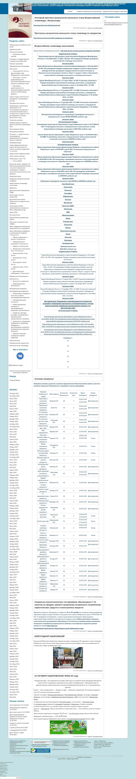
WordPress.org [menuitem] (3, 766)
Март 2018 (13, 559)
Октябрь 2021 (14, 454)
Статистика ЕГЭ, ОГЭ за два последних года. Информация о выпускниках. (20, 73)
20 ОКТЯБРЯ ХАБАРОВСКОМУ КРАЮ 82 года (56, 676)
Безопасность (14, 279)
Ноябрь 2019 (14, 513)
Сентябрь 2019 (14, 518)
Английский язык (68, 184)
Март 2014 (13, 651)
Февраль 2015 (14, 628)
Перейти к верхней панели (6, 762)
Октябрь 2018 (14, 546)
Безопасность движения (21, 281)
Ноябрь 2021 (14, 452)
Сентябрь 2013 (14, 664)
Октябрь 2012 (14, 689)
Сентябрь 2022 (14, 426)
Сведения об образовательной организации (89, 11)
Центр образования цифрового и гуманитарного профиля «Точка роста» (20, 233)
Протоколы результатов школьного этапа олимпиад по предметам (68, 33)
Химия (68, 234)
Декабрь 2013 (14, 656)
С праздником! (14, 730)
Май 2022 (13, 437)
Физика (68, 227)
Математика (68, 202)
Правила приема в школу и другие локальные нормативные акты (20, 124)
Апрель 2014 (14, 648)
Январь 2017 (14, 585)
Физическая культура (68, 231)
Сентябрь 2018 (14, 549)
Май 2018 (13, 554)
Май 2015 (13, 623)
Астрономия (68, 187)
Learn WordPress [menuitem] (4, 769)
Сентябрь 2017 (14, 572)
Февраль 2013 (14, 679)
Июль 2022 (13, 432)
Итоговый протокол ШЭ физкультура (47, 25)
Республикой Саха (71, 695)
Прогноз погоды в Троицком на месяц (20, 371)
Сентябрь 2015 (14, 618)
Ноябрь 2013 (14, 659)
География (68, 193)
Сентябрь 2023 (14, 396)
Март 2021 (13, 472)
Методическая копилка (17, 103)
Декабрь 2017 (14, 567)
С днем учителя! (15, 727)
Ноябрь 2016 (14, 590)
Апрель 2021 (14, 470)
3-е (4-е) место (74, 713)
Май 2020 (13, 498)
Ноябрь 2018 (14, 544)
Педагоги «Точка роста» (21, 246)
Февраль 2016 (14, 605)
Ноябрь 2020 (14, 483)
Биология (68, 190)
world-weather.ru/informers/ (20, 372)
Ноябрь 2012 (14, 687)
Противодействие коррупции (19, 291)
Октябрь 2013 (14, 661)
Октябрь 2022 (14, 424)
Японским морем (88, 702)
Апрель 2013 (14, 674)
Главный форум (15, 380)
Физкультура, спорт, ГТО (17, 158)
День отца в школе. (16, 712)
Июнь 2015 (13, 620)
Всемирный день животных (18, 707)
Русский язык (68, 221)
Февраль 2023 (14, 414)
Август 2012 (13, 694)
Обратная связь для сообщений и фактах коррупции (18, 335)
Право (68, 218)
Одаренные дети (15, 49)
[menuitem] (68, 778)
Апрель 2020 (14, 500)
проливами (59, 704)
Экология (68, 237)
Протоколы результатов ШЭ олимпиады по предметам (53, 38)
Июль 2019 (13, 523)
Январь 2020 (14, 508)
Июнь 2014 (13, 643)
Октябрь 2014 (14, 638)
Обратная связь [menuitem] (4, 772)
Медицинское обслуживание (19, 276)
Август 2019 (13, 521)
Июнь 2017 (13, 577)
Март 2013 (13, 677)
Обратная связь (15, 340)
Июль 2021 (13, 462)
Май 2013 (13, 671)
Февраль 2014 (14, 654)
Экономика (68, 240)
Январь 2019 (14, 539)
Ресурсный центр (15, 176)
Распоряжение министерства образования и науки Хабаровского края (58, 628)
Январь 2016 (14, 608)
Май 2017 (13, 580)
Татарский (66, 704)
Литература (68, 209)
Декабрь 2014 (14, 633)
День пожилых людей (17, 732)
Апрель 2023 (14, 408)
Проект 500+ (14, 212)
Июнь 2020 (13, 495)
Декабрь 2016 (14, 587)
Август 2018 (13, 552)
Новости (90, 28)
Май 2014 (13, 646)
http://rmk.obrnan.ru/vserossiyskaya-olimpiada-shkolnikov (80, 51)
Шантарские (45, 708)
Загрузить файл (68, 63)
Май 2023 (13, 406)
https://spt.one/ (52, 626)
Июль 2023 (13, 401)
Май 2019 (13, 528)
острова (38, 704)
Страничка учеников (16, 120)
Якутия (80, 695)
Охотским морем (65, 702)
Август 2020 (13, 490)
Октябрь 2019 (14, 516)
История (68, 199)
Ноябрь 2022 (14, 421)
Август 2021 (13, 460)
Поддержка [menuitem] (2, 771)
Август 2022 (13, 429)
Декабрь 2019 (14, 511)
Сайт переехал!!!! (15, 705)
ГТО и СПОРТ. (17, 161)
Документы (13, 188)
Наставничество (15, 215)
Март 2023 (13, 411)
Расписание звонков (16, 52)
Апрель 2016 (14, 600)
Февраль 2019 (14, 536)
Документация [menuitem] (3, 768)
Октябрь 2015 (14, 615)
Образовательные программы (19, 66)
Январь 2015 (14, 631)
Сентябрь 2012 (14, 692)
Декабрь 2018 (14, 541)
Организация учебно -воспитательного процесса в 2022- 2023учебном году (19, 208)
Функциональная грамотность (19, 343)
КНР (76, 697)
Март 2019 (13, 534)
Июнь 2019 (13, 526)
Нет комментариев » (98, 28)
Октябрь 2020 (14, 485)
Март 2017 (13, 582)
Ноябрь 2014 (14, 636)
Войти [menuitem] (1, 774)
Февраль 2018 (14, 562)
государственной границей (76, 719)
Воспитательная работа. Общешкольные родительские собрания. (19, 201)
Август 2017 (13, 574)
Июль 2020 (13, 493)
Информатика (68, 196)
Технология (68, 224)
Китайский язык (68, 243)
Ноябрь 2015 (14, 613)
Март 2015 (13, 626)
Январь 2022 (14, 447)
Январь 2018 (14, 564)
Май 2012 (13, 697)
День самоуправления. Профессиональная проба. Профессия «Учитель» (18, 716)
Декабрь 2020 (14, 480)
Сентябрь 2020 (14, 488)
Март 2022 (13, 442)
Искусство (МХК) (68, 206)
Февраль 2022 (14, 444)
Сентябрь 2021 (14, 457)
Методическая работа (17, 131)
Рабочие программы (16, 64)
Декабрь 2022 (14, 419)
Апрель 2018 (14, 557)
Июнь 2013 (13, 669)
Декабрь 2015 (14, 610)
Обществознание (68, 215)
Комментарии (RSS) (72, 759)
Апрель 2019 (14, 531)
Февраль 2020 (14, 506)
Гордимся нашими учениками (19, 723)
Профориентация (15, 142)
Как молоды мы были (16, 129)
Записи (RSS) (61, 759)
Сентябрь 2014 (14, 641)
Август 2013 (13, 666)
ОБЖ (68, 212)
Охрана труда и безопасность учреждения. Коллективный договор (19, 98)
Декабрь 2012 (14, 684)
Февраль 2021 (14, 475)
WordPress (80, 757)
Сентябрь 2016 (14, 592)
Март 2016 (13, 602)
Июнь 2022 (13, 434)
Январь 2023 (14, 416)
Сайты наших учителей (17, 156)
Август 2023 (13, 398)
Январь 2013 (14, 682)
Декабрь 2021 (14, 449)
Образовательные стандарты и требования (115, 11)
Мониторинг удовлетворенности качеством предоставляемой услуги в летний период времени (20, 90)
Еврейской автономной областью (62, 697)
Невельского (75, 704)
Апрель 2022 (14, 439)
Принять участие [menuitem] (4, 765)
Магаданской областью (55, 695)
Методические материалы (18, 288)
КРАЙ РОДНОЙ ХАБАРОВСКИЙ (49, 636)
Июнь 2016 (13, 595)
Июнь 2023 (13, 403)
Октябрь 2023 (14, 393)
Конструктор (87, 757)
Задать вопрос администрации (20, 153)
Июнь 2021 (13, 465)
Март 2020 (13, 503)
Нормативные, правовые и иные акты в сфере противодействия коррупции (20, 295)
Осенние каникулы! (44, 379)
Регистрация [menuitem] (3, 775)
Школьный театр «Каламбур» (19, 345)
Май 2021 (13, 467)
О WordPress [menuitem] (3, 763)
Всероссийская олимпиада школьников (55, 46)
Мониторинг (13, 69)
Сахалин (44, 704)
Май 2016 (13, 597)
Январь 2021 (14, 477)
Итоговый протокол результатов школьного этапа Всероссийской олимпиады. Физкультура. (67, 19)
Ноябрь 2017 (14, 569)
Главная (70, 11)
